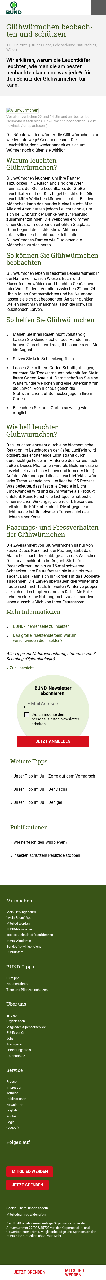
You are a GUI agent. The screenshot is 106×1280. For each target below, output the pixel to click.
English (11, 1110)
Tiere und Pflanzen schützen (27, 990)
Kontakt (12, 1116)
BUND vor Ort (15, 1033)
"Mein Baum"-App (18, 918)
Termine (12, 1093)
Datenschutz (15, 1056)
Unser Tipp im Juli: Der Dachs (40, 789)
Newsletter (14, 1105)
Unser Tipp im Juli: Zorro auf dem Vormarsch (54, 776)
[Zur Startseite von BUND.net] (14, 7)
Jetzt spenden (29, 1272)
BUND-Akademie (18, 941)
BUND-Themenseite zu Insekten (41, 626)
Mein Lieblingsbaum (21, 912)
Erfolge (11, 1015)
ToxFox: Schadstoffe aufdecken (29, 935)
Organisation (15, 1021)
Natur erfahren (17, 984)
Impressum (14, 1087)
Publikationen (16, 1099)
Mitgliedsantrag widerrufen (26, 1214)
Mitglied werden (74, 1272)
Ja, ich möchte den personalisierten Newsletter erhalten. (55, 719)
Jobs (10, 1038)
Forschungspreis (18, 1050)
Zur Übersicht (22, 668)
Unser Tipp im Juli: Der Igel (37, 802)
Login (10, 1122)
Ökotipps (13, 978)
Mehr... (58, 1236)
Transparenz (15, 1044)
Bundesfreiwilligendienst (24, 946)
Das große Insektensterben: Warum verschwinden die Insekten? (44, 638)
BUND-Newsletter (19, 929)
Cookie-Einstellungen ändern (27, 1208)
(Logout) (12, 1127)
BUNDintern (14, 952)
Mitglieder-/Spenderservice (26, 1027)
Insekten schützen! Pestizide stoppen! (47, 855)
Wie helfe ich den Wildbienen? (40, 842)
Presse (11, 1081)
